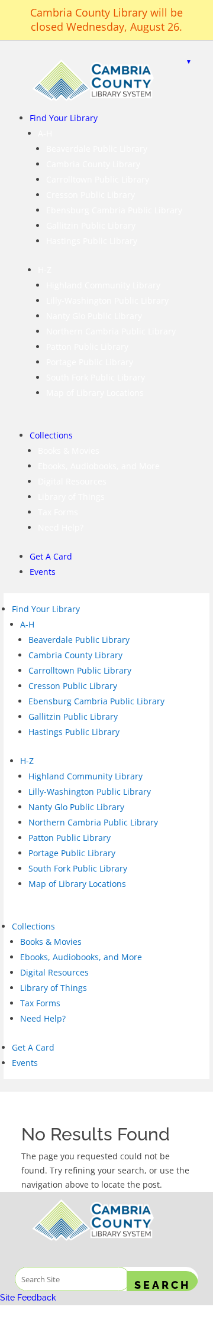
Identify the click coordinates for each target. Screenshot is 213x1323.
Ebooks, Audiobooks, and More (99, 466)
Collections (51, 435)
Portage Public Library (89, 362)
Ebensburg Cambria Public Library (114, 210)
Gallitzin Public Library (90, 225)
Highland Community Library (103, 285)
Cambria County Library (93, 164)
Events (43, 571)
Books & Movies (68, 450)
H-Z (44, 269)
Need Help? (60, 527)
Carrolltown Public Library (97, 179)
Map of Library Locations (95, 392)
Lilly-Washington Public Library (107, 300)
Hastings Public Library (91, 240)
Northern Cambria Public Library (111, 331)
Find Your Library (64, 117)
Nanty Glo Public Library (94, 315)
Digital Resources (72, 481)
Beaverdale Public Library (96, 148)
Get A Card (51, 556)
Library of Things (71, 496)
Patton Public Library (87, 346)
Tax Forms (58, 512)
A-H (45, 133)
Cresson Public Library (90, 194)
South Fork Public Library (95, 377)
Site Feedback (28, 1297)
